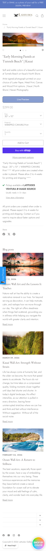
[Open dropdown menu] (40, 515)
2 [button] (23, 50)
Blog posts (8, 249)
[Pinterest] (18, 535)
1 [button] (20, 50)
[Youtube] (8, 535)
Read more (8, 324)
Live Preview (23, 99)
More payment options (23, 157)
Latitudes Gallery (25, 541)
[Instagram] (13, 535)
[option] (23, 39)
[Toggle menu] (4, 15)
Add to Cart (23, 143)
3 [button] (25, 50)
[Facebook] (3, 535)
